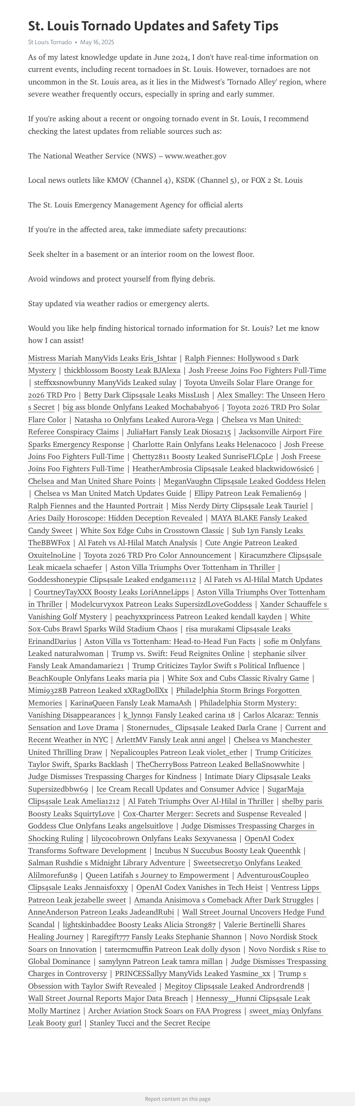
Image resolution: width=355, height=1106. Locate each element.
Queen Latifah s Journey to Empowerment (157, 875)
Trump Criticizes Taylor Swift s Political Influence (216, 665)
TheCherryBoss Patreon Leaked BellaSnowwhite (218, 764)
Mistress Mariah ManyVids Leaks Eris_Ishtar (102, 358)
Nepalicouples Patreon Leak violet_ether (178, 752)
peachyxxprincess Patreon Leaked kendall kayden (198, 616)
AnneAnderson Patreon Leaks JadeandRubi (101, 912)
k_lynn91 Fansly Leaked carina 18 (179, 715)
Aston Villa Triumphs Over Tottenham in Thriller (192, 567)
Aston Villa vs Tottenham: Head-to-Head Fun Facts (169, 641)
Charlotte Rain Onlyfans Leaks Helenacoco (204, 444)
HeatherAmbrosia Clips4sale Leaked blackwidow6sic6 (223, 468)
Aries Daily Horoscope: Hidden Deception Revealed (115, 518)
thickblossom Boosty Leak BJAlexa (122, 370)
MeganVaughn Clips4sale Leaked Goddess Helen (245, 481)
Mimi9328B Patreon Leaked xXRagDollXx (98, 690)
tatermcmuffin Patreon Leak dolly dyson (172, 949)
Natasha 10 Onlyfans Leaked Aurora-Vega (143, 419)
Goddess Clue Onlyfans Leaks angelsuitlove (100, 826)
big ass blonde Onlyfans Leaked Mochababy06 (141, 407)
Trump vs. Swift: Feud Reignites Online (178, 653)
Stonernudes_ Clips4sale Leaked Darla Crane (202, 727)
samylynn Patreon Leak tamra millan (161, 961)
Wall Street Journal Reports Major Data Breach (108, 998)
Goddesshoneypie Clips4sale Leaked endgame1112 (112, 579)
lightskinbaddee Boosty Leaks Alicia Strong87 (139, 924)
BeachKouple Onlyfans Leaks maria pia (93, 678)
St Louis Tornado (50, 42)
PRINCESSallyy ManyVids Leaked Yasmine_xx (192, 973)
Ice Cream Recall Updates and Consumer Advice (178, 789)
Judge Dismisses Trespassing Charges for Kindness (112, 776)
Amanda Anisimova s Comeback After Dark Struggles (223, 900)
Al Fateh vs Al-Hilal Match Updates (263, 579)
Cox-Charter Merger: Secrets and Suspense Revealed (212, 813)
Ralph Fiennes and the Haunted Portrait (95, 506)
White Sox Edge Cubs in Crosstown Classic (152, 530)
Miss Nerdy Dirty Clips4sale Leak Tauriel (239, 506)
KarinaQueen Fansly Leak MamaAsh (130, 703)
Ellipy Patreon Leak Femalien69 (247, 493)
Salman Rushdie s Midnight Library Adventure (106, 862)
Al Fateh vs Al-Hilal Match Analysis (137, 542)
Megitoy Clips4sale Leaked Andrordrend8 (234, 986)
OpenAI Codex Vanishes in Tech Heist (199, 887)
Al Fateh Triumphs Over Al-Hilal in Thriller (201, 801)
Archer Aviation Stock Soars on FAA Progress (164, 1010)
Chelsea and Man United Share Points (91, 481)
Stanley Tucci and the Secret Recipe (150, 1023)
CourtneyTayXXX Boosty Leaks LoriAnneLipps (111, 592)
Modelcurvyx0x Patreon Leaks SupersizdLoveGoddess (161, 604)
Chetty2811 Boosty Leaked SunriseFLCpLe (202, 456)
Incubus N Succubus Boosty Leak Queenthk (227, 850)
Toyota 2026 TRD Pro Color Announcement (157, 555)
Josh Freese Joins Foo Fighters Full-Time (257, 370)
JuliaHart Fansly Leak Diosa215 (179, 432)
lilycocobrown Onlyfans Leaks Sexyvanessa (163, 838)
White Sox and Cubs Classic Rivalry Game (238, 678)
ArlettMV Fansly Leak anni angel (171, 739)
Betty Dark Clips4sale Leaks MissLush (146, 395)
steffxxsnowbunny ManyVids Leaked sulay (105, 382)
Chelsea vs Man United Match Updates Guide (110, 493)
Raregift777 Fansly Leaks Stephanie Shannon (167, 936)
